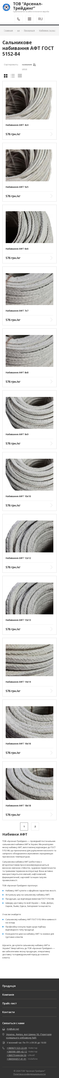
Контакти (8, 1012)
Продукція (9, 986)
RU (40, 19)
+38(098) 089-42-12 (17, 1051)
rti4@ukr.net (13, 1028)
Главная (8, 30)
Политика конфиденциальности (29, 1074)
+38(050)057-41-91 (16, 1058)
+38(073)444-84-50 (16, 1055)
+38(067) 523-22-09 (17, 1047)
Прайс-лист (9, 1003)
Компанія (8, 994)
